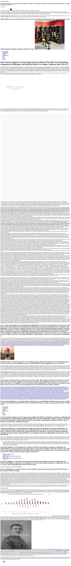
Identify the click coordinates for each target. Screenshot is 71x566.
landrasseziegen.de (19, 489)
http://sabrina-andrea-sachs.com (5, 371)
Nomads (4, 54)
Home (4, 562)
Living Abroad (5, 52)
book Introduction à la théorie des (56, 549)
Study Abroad (5, 53)
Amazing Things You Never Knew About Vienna (11, 456)
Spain (4, 56)
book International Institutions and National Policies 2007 (37, 516)
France (4, 58)
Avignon (11, 466)
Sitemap (4, 561)
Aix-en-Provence (3, 466)
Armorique (8, 466)
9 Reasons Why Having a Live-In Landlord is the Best (12, 458)
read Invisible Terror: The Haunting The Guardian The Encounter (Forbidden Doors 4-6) (34, 552)
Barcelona (15, 466)
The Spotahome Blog (4, 15)
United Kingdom (6, 55)
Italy (3, 57)
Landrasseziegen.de (28, 491)
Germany (4, 59)
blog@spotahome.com (14, 444)
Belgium (18, 466)
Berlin (21, 466)
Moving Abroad (5, 51)
